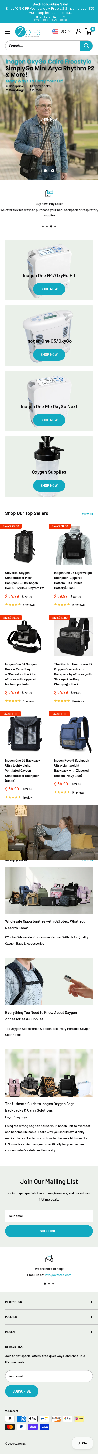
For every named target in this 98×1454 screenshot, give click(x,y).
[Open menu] (7, 32)
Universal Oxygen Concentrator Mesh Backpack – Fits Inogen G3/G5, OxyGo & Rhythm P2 (24, 580)
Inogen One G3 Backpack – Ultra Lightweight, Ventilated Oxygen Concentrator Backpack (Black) (24, 770)
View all (87, 514)
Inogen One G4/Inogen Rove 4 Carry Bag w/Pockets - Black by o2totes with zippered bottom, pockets (21, 674)
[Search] (86, 46)
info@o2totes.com (58, 1275)
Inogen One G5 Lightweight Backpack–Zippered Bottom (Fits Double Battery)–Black (73, 580)
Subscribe (49, 1231)
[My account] (78, 31)
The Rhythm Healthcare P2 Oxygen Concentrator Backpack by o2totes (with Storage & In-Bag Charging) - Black (73, 674)
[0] (89, 31)
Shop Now (49, 119)
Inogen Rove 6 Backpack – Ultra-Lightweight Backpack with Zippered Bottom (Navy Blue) (72, 767)
